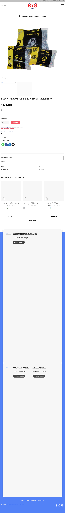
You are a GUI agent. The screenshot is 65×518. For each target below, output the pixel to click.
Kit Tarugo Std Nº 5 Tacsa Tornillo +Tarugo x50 (32, 204)
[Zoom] (4, 78)
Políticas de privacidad (27, 500)
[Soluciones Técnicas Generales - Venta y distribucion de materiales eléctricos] (32, 5)
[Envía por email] (13, 144)
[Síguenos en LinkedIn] (62, 506)
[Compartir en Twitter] (9, 144)
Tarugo (50, 12)
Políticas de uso (39, 500)
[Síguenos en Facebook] (56, 506)
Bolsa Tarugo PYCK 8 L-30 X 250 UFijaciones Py (11, 204)
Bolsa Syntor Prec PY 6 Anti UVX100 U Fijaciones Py (54, 204)
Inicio (14, 12)
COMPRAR (16, 122)
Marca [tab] (3, 161)
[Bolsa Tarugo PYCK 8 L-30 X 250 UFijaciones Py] (11, 191)
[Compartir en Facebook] (6, 144)
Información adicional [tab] (7, 157)
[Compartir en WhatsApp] (2, 144)
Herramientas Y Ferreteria (23, 12)
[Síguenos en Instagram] (59, 506)
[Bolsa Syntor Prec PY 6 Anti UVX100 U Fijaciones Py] (54, 191)
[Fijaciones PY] (5, 113)
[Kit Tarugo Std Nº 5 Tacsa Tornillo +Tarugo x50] (32, 191)
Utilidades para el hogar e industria (39, 12)
